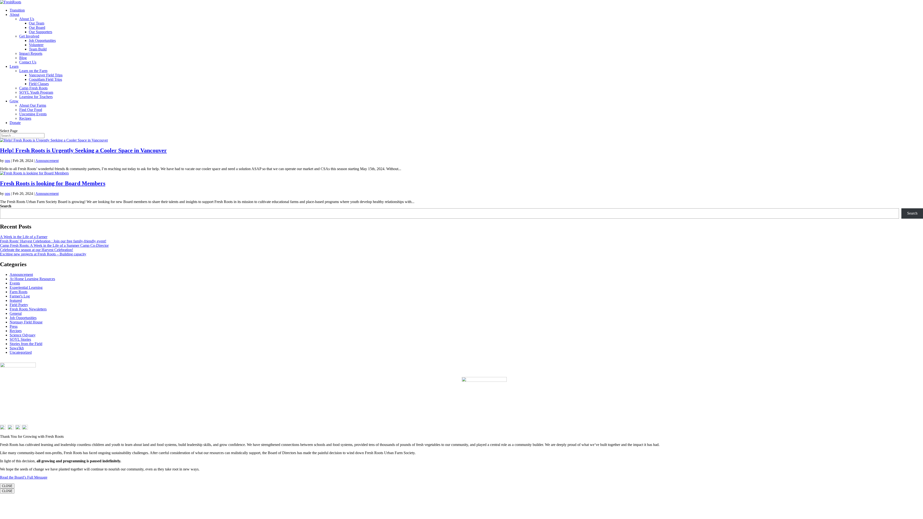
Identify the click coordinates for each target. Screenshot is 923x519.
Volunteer (36, 45)
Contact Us (27, 62)
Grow (14, 101)
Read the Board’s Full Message (23, 477)
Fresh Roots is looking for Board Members (52, 183)
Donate (15, 123)
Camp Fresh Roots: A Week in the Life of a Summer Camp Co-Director (54, 245)
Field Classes (39, 84)
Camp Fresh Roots (33, 88)
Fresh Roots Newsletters (28, 309)
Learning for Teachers (36, 97)
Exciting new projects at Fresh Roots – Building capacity (43, 254)
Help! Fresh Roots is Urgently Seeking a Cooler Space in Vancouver (83, 150)
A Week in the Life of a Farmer (23, 237)
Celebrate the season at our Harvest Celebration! (36, 250)
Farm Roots (18, 292)
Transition (17, 10)
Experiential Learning (26, 287)
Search (5, 206)
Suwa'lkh (17, 348)
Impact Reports (30, 53)
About (14, 14)
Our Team (36, 23)
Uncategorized (21, 352)
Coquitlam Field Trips (45, 79)
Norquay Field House (26, 322)
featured (16, 300)
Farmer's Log (20, 296)
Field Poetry (19, 305)
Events (15, 283)
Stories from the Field (26, 344)
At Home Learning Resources (32, 279)
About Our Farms (32, 105)
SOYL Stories (20, 339)
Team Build (38, 49)
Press (14, 326)
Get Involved (29, 36)
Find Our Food (30, 110)
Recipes (25, 118)
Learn (14, 66)
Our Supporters (40, 32)
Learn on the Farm (33, 71)
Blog (23, 58)
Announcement (47, 161)
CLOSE (7, 486)
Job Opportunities (42, 40)
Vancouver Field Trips (45, 75)
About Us (26, 19)
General (16, 313)
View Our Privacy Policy (473, 392)
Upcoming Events (33, 114)
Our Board (37, 27)
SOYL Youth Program (36, 92)
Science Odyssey (23, 335)
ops (7, 161)
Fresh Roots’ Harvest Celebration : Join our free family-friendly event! (53, 241)
